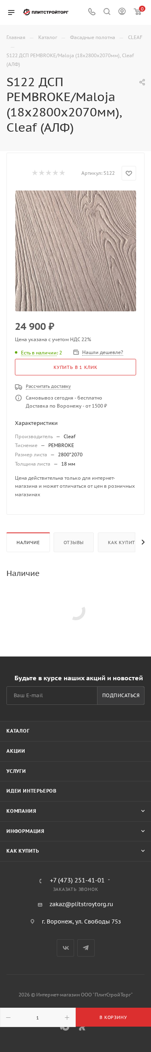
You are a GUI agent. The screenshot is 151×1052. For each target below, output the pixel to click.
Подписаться (121, 695)
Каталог (18, 731)
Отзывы (74, 542)
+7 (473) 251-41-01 (77, 881)
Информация (25, 831)
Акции (15, 751)
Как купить (123, 542)
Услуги (16, 771)
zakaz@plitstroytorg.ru (81, 904)
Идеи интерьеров (31, 791)
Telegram (86, 948)
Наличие (28, 542)
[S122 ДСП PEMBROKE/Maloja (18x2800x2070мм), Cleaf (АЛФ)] (75, 251)
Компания (21, 811)
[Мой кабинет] (122, 12)
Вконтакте (65, 948)
